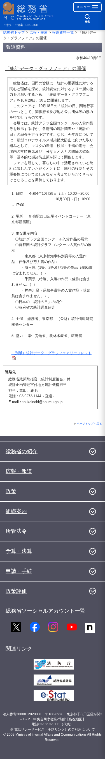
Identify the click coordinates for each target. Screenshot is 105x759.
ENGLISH (31, 24)
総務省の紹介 (22, 451)
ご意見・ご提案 (13, 24)
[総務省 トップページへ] (28, 11)
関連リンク (19, 649)
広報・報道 (38, 32)
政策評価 (16, 591)
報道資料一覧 (63, 32)
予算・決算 (19, 551)
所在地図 (75, 719)
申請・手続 (19, 571)
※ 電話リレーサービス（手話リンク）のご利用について (52, 729)
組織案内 (16, 511)
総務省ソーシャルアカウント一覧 (45, 611)
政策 (11, 491)
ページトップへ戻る (89, 423)
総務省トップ (14, 32)
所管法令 (16, 531)
